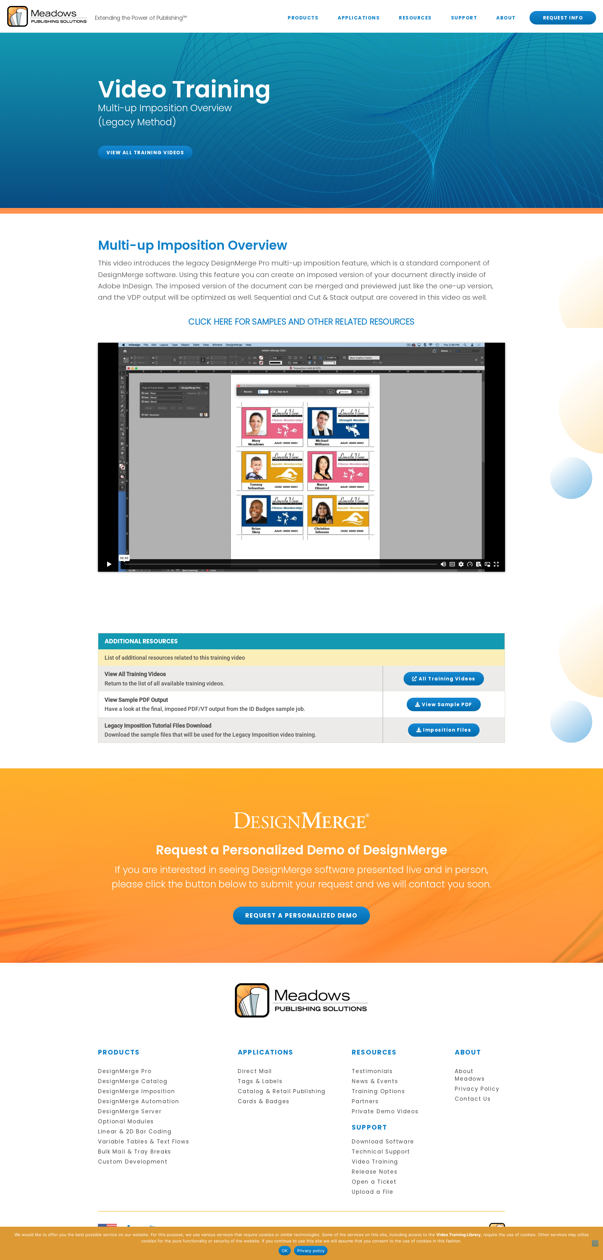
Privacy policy (311, 1250)
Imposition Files (446, 730)
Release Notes (374, 1171)
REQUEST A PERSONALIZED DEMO (301, 915)
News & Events (375, 1081)
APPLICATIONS (359, 17)
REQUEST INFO (563, 17)
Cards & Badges (264, 1101)
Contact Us (473, 1099)
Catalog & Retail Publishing (282, 1091)
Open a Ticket (374, 1182)
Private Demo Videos (385, 1111)
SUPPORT (464, 17)
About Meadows (470, 1075)
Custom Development (133, 1161)
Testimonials (372, 1071)
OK (285, 1250)
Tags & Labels (260, 1081)
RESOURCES (415, 17)
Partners (365, 1101)
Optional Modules (126, 1121)
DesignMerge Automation (138, 1101)
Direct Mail (255, 1071)
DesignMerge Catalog (132, 1081)
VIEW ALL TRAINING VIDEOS (145, 152)
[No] (595, 1243)
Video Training (375, 1161)
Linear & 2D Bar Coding (134, 1131)
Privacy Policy (477, 1089)
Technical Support (381, 1151)
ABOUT (506, 17)
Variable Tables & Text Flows (143, 1141)
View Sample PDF (446, 704)
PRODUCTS (303, 17)
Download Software (383, 1141)
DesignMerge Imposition (136, 1091)
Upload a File (372, 1192)
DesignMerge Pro (125, 1071)
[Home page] (301, 1000)
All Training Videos (446, 678)
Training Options (378, 1091)
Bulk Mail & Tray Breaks (134, 1151)
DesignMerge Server (130, 1111)
